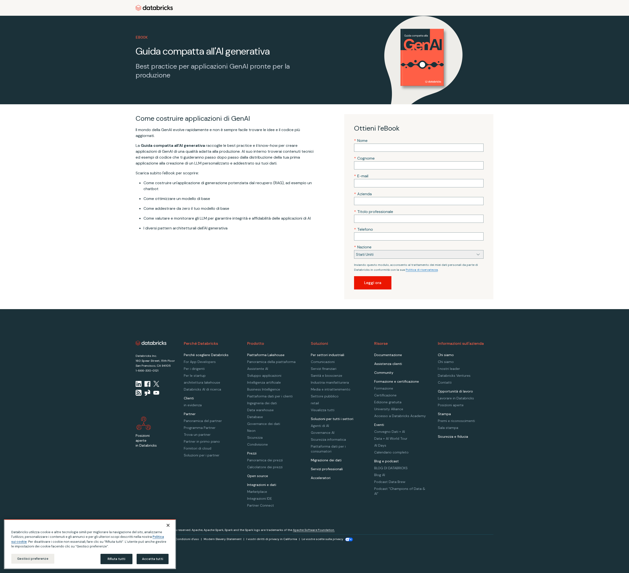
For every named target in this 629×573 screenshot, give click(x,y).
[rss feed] (139, 393)
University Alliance (388, 409)
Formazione (383, 388)
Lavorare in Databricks (456, 398)
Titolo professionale (373, 211)
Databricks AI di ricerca (202, 389)
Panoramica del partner (203, 421)
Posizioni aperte (451, 405)
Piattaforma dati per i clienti (270, 396)
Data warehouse (260, 410)
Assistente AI (257, 368)
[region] (90, 544)
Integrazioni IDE (259, 498)
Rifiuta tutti (117, 559)
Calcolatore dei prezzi (265, 467)
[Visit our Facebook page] (147, 384)
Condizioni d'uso (187, 539)
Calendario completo (391, 452)
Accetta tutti (152, 559)
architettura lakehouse (202, 382)
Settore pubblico (325, 396)
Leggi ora (372, 282)
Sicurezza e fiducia (453, 436)
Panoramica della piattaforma (271, 362)
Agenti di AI (320, 425)
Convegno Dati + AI (389, 431)
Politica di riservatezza (422, 270)
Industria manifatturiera (330, 382)
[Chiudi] (168, 525)
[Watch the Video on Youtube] (156, 393)
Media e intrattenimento (330, 389)
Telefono (363, 229)
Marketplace (257, 491)
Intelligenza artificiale (264, 382)
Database (255, 417)
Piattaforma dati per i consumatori (328, 448)
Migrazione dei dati (326, 460)
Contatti (445, 382)
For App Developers (200, 362)
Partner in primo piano (202, 441)
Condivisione (257, 444)
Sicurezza (255, 437)
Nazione (363, 247)
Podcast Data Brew (389, 482)
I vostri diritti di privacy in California (271, 539)
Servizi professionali (327, 469)
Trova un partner (197, 434)
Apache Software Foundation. (314, 530)
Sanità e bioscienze (326, 375)
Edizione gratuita (387, 402)
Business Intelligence (263, 389)
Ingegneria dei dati (262, 403)
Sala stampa (448, 427)
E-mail (361, 176)
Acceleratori (320, 478)
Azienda (363, 193)
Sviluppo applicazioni (264, 375)
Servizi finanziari (323, 368)
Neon (251, 430)
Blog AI (379, 475)
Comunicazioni (323, 362)
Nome (361, 140)
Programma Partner (199, 427)
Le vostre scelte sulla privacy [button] (322, 539)
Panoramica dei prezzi (265, 460)
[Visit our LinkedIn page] (139, 384)
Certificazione (385, 395)
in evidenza (193, 405)
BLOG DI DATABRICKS (391, 468)
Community (383, 372)
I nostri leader (449, 368)
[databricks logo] (151, 343)
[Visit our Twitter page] (156, 384)
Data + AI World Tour (390, 438)
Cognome (364, 158)
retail (315, 403)
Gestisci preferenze (32, 559)
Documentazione (388, 355)
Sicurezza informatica (328, 439)
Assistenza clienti (388, 364)
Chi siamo (446, 362)
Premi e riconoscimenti (456, 421)
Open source (257, 476)
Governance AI (322, 432)
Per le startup (195, 375)
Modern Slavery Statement (223, 539)
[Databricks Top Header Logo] (154, 8)
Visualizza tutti (322, 410)
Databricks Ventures (454, 375)
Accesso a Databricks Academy (400, 416)
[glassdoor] (147, 393)
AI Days (380, 445)
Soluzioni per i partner (201, 455)
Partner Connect (260, 505)
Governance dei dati (263, 424)
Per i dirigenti (194, 368)
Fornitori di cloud (197, 448)
